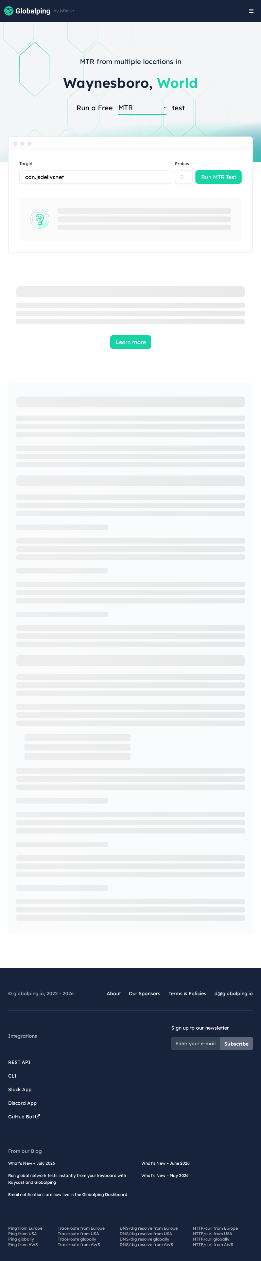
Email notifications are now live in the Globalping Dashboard (67, 1194)
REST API (19, 1062)
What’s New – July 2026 (31, 1163)
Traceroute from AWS (79, 1244)
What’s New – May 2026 (165, 1175)
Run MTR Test (218, 177)
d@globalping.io (233, 993)
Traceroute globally (77, 1239)
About (114, 993)
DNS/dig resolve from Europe (149, 1228)
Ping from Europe (25, 1228)
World (177, 82)
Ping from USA (22, 1233)
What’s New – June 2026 (165, 1163)
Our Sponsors (144, 993)
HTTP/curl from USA (212, 1233)
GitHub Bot (21, 1117)
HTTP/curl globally (211, 1239)
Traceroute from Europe (81, 1228)
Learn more (131, 342)
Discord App (22, 1103)
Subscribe (236, 1044)
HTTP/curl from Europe (215, 1228)
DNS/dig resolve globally (144, 1239)
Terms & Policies (187, 993)
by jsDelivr (64, 11)
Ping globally (21, 1239)
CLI (12, 1076)
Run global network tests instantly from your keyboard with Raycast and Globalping (67, 1179)
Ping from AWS (23, 1244)
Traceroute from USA (78, 1233)
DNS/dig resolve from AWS (146, 1244)
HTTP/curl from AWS (213, 1244)
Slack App (20, 1089)
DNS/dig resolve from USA (146, 1233)
